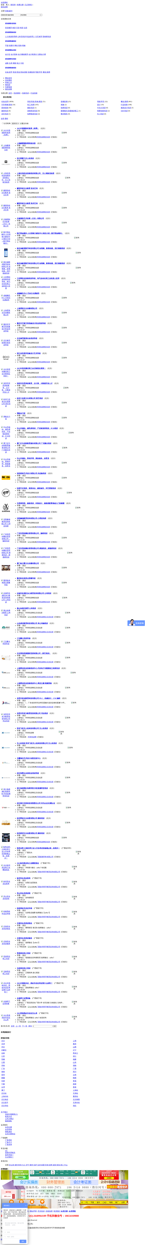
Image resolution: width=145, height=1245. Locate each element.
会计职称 (14, 54)
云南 (74, 1075)
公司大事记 (9, 1119)
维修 (23, 45)
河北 (3, 1047)
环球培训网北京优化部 (44, 617)
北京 (3, 1041)
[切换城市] (9, 11)
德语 (14, 28)
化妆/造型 (8, 72)
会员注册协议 (10, 1134)
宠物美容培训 (32, 111)
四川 (74, 1072)
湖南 (74, 1065)
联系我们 (57, 1211)
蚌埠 (20, 1165)
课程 (6, 118)
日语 (18, 28)
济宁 (28, 1165)
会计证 (7, 54)
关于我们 (4, 1112)
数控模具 (64, 114)
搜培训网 (4, 7)
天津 (3, 1044)
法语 (25, 28)
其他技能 (4, 108)
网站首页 (8, 78)
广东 (3, 1068)
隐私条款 (8, 1132)
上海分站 (4, 1096)
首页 (10, 93)
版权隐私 (8, 1121)
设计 (99, 105)
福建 (74, 1059)
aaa (6, 1150)
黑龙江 (75, 1053)
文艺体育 (38, 36)
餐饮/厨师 (46, 72)
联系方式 (8, 1116)
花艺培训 (4, 114)
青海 (74, 1081)
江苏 (3, 1056)
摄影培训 (30, 108)
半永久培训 (101, 108)
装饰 (20, 45)
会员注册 (8, 1127)
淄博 (51, 1165)
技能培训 (13, 67)
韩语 (21, 28)
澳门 (3, 1090)
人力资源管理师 (11, 36)
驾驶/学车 (38, 72)
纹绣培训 (64, 108)
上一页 (18, 1026)
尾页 (30, 1026)
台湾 (3, 1087)
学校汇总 (8, 82)
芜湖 (47, 1165)
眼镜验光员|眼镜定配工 (69, 111)
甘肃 (3, 1081)
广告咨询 (8, 1144)
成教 (6, 63)
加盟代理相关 (10, 1153)
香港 (74, 1087)
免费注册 (20, 5)
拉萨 (35, 1165)
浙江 (74, 1056)
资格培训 (13, 32)
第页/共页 (5, 1026)
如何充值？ (9, 1155)
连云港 (11, 1165)
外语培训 (13, 23)
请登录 (13, 5)
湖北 (74, 1106)
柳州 (32, 1165)
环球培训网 (32, 737)
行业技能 (34, 93)
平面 (6, 45)
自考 (10, 63)
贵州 (3, 1075)
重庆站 (75, 1096)
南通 (43, 1165)
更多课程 (8, 23)
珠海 (58, 1165)
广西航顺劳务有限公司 (44, 857)
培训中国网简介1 (11, 1114)
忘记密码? (28, 5)
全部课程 (4, 2)
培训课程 (8, 80)
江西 (3, 1062)
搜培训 (7, 85)
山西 (74, 1047)
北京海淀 (4, 1099)
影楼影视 (31, 72)
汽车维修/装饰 (6, 105)
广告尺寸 (8, 1142)
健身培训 (4, 111)
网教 (14, 63)
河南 (3, 1065)
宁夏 (3, 1084)
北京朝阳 (76, 1099)
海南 (3, 1072)
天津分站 (76, 1102)
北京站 (3, 1093)
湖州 (16, 1165)
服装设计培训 (126, 108)
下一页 (25, 1026)
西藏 (3, 1078)
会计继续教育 (23, 54)
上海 (74, 1041)
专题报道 (8, 87)
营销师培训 (46, 36)
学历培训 (13, 59)
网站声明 (33, 1211)
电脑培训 (13, 41)
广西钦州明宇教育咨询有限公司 (48, 872)
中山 (66, 1165)
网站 (16, 45)
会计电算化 (32, 54)
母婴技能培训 (102, 111)
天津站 (75, 1093)
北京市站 (4, 1106)
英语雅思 (8, 28)
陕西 (74, 1078)
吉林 (3, 1053)
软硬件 (11, 45)
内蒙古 (3, 1050)
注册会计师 (41, 54)
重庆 (74, 1044)
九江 (24, 1165)
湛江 (62, 1165)
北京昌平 (4, 1102)
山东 (74, 1062)
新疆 (74, 1084)
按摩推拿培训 (32, 114)
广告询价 (8, 1140)
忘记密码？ (9, 1157)
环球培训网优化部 (43, 137)
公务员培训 (21, 36)
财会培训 (13, 50)
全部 (2, 118)
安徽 (3, 1059)
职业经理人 (30, 36)
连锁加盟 (49, 1211)
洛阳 (54, 1165)
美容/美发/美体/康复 (20, 72)
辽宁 (74, 1050)
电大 (18, 63)
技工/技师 (30, 105)
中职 (22, 63)
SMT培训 (124, 111)
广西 (74, 1068)
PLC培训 (100, 114)
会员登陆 (8, 1129)
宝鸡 (39, 1165)
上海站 (75, 1090)
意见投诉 (41, 1211)
